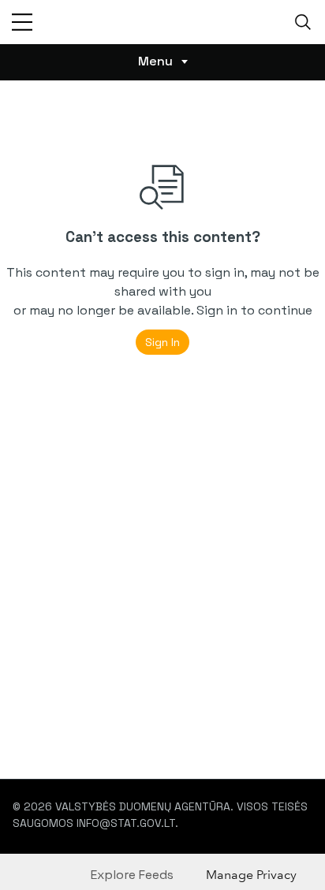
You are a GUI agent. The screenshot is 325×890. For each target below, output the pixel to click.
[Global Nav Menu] (22, 22)
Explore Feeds (132, 874)
